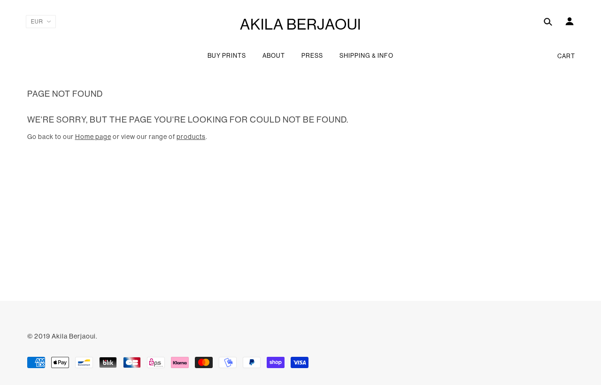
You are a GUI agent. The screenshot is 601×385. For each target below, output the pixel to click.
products (191, 136)
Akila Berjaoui (300, 24)
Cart (566, 56)
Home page (93, 136)
